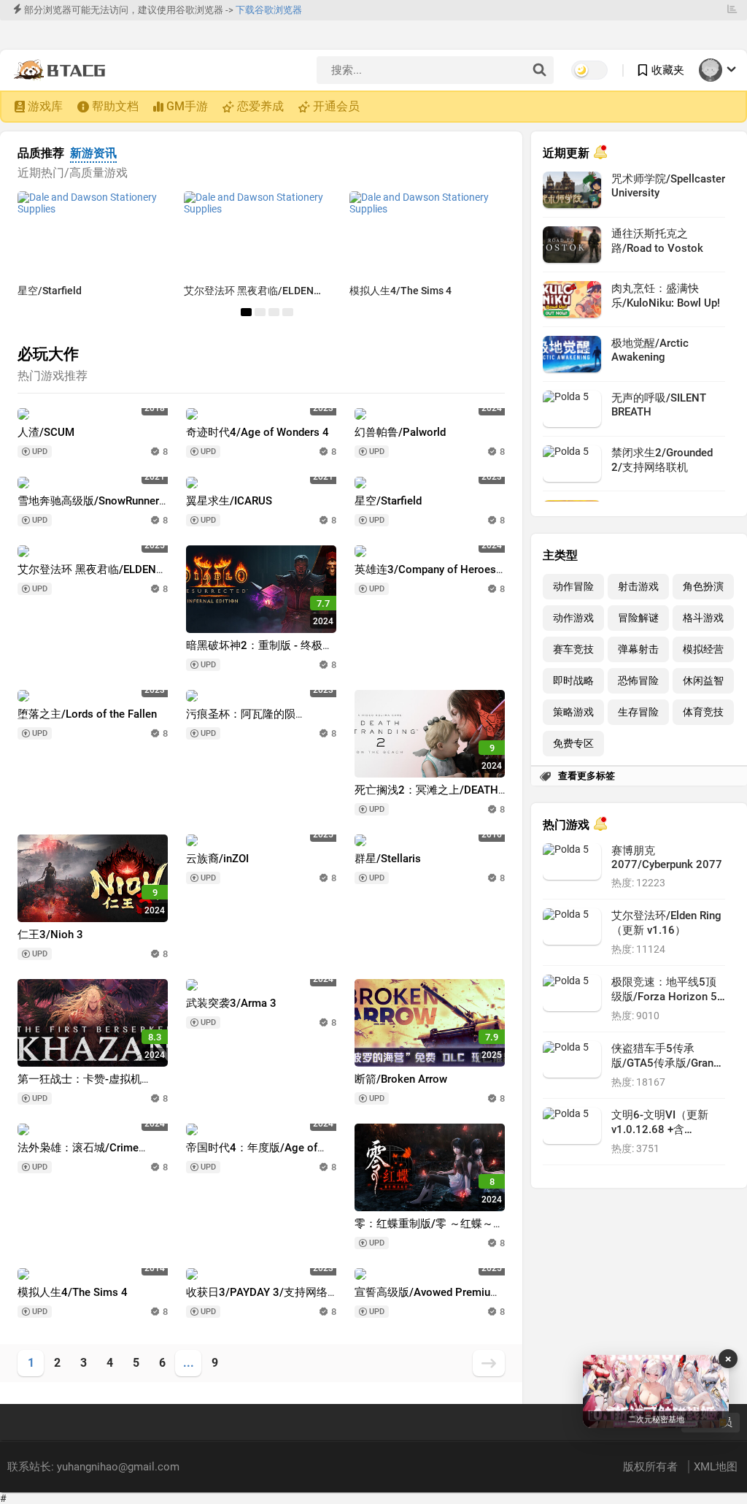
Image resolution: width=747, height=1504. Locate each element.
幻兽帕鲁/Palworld (400, 432)
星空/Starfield (50, 290)
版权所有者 (652, 1466)
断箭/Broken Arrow (401, 1079)
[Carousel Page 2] (260, 312)
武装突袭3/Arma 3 (231, 1003)
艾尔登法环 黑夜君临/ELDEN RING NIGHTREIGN (87, 576)
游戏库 (45, 106)
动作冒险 (573, 586)
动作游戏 (573, 618)
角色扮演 (703, 586)
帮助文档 (115, 106)
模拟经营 (703, 649)
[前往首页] (63, 70)
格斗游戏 (703, 618)
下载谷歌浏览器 (269, 9)
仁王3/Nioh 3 (50, 934)
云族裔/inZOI (217, 858)
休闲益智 (703, 681)
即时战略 (573, 681)
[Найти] (539, 70)
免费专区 (573, 743)
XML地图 (716, 1466)
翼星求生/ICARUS (229, 500)
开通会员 (336, 106)
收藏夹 (667, 70)
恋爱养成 (260, 106)
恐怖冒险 (638, 681)
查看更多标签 (586, 775)
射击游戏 (638, 586)
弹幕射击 (638, 649)
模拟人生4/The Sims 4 (400, 290)
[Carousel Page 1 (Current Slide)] (246, 312)
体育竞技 (703, 712)
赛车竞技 (573, 649)
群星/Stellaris (388, 858)
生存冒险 (638, 712)
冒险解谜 (638, 618)
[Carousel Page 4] (287, 312)
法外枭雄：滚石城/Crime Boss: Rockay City (78, 1154)
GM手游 (187, 106)
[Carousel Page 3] (273, 312)
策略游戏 (573, 712)
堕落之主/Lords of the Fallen (87, 714)
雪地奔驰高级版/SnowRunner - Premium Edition (92, 507)
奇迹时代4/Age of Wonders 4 (257, 432)
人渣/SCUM (46, 432)
